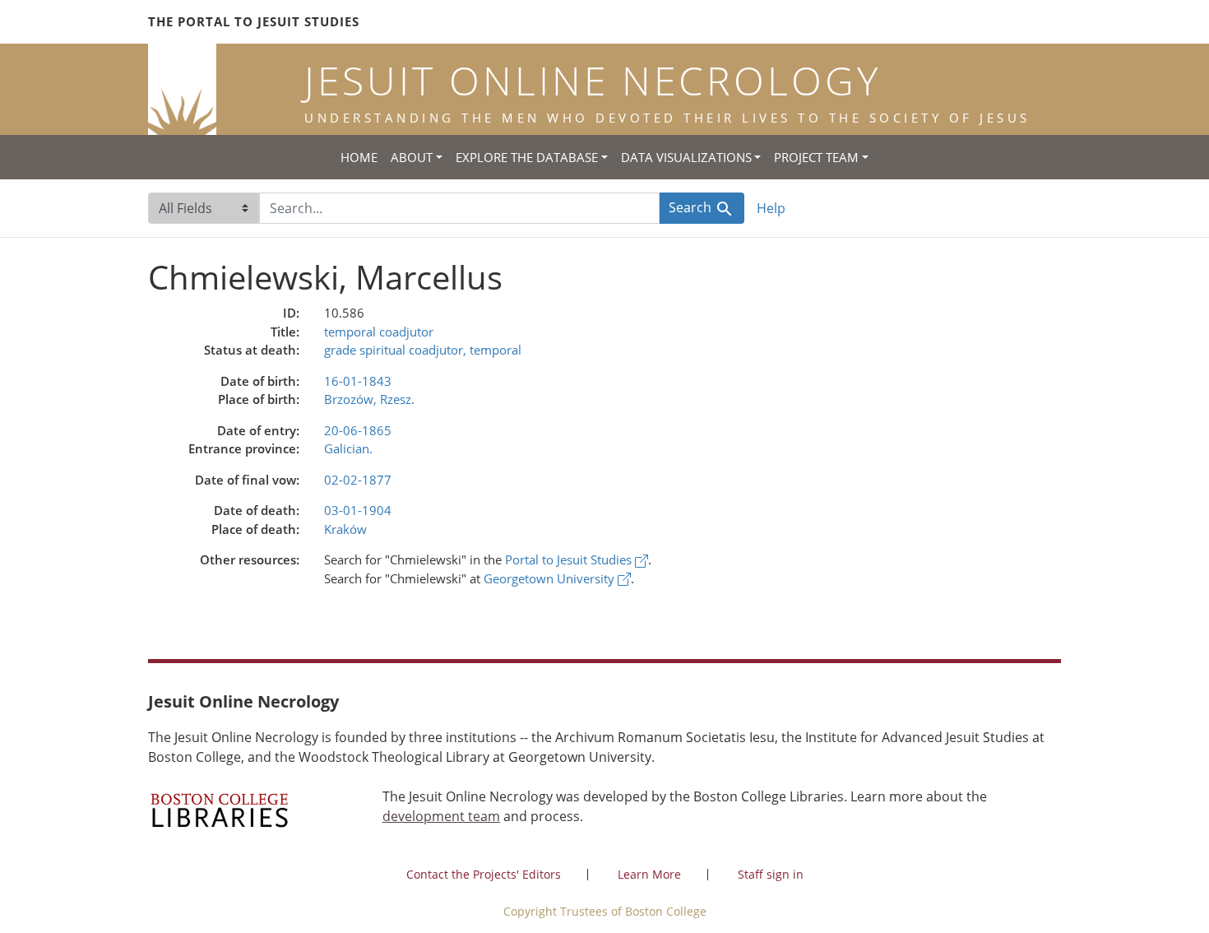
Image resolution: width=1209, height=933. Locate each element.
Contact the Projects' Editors (483, 874)
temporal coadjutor (378, 331)
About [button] (412, 157)
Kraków (345, 529)
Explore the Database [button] (527, 157)
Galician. (348, 448)
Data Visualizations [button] (686, 157)
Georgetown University (551, 578)
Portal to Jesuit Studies (570, 559)
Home (359, 157)
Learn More (649, 874)
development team (441, 816)
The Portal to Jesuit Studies (253, 21)
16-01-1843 (357, 381)
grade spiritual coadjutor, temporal (422, 349)
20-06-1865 (357, 430)
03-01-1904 (357, 510)
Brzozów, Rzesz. (369, 399)
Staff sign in (771, 874)
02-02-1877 (357, 479)
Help (771, 208)
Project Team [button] (816, 157)
